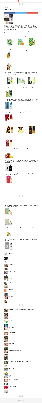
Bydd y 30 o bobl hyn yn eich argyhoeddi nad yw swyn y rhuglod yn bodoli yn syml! (20, 361)
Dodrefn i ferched (11, 343)
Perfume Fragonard (11, 300)
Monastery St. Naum (11, 375)
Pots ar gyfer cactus (11, 368)
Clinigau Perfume (10, 289)
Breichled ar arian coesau (12, 271)
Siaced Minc (10, 382)
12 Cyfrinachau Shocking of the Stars (13, 313)
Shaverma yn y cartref (11, 372)
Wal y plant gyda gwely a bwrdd (13, 379)
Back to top (21, 399)
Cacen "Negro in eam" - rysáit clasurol (13, 354)
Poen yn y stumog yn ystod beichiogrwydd (14, 350)
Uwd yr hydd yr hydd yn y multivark (13, 336)
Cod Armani (10, 257)
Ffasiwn (5, 7)
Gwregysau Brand (10, 282)
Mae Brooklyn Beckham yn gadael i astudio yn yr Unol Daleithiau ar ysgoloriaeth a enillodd (21, 309)
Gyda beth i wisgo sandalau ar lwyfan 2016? (14, 339)
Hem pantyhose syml (11, 264)
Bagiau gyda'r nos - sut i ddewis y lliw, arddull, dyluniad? (16, 267)
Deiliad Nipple (10, 320)
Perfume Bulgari (10, 253)
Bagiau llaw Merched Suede (12, 285)
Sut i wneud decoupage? (12, 332)
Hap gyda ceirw (10, 296)
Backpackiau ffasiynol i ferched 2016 (13, 386)
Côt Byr (9, 357)
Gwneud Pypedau (11, 327)
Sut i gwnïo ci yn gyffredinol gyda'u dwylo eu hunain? (16, 364)
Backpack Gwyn (10, 278)
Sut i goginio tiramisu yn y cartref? (13, 316)
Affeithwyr (7, 7)
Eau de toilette (10, 260)
